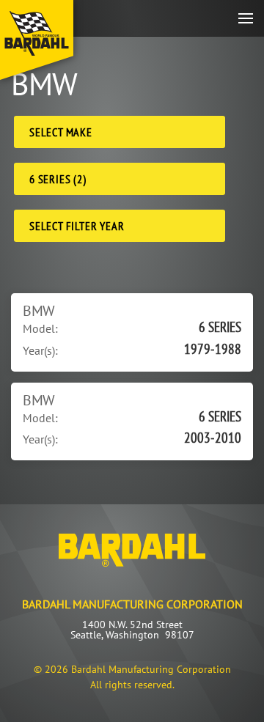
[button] (245, 18)
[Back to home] (36, 40)
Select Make (60, 132)
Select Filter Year (76, 225)
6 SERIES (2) (58, 179)
